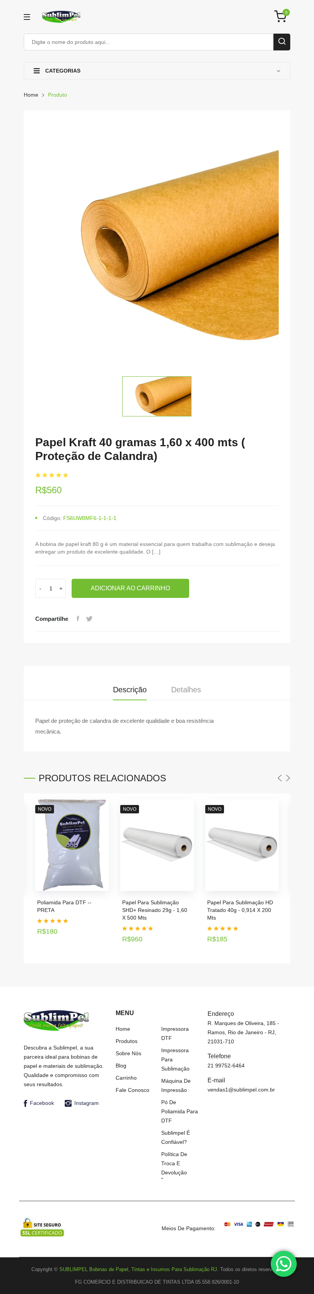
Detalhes (186, 689)
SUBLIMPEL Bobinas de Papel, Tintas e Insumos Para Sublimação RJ (138, 1269)
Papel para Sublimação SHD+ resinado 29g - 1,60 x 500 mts (154, 910)
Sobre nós (128, 1053)
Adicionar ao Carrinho (130, 588)
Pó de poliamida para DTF (179, 1111)
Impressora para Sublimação (175, 1059)
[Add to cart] (100, 926)
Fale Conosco (132, 1090)
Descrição (130, 689)
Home (31, 95)
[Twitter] (89, 619)
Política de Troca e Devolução (174, 1163)
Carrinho (126, 1078)
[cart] (282, 17)
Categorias (62, 71)
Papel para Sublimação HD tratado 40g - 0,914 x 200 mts (240, 910)
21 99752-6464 (226, 1065)
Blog (121, 1065)
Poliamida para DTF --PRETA (64, 906)
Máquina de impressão (176, 1085)
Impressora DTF (175, 1033)
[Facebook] (77, 619)
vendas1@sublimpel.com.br (241, 1090)
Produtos (126, 1041)
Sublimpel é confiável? (175, 1137)
